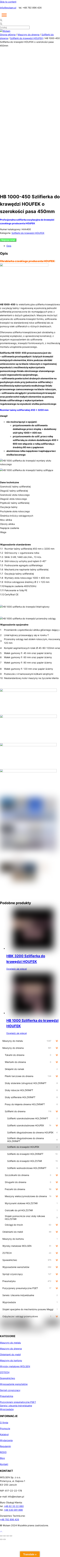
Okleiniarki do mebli (10, 1354)
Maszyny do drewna (28, 34)
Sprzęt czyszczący (10, 1390)
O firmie (4, 1422)
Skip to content (8, 1)
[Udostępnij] (7, 1535)
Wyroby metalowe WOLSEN (15, 1366)
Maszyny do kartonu (11, 1360)
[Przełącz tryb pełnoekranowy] (4, 1535)
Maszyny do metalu (10, 1342)
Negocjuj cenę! (8, 240)
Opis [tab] (8, 245)
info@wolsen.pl (8, 7)
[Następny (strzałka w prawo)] (4, 1539)
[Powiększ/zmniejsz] (1, 1535)
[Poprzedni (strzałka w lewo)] (1, 1539)
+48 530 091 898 (13, 1509)
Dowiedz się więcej (16, 968)
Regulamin (5, 1446)
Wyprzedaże (7, 1409)
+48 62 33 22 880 (14, 1506)
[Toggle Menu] (4, 15)
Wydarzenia (6, 1440)
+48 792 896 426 (9, 1519)
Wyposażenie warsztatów (14, 1384)
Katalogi (4, 1434)
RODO (3, 1452)
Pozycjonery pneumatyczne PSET (18, 1402)
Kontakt (4, 1464)
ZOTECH (4, 1372)
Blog (2, 1458)
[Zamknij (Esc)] (11, 1535)
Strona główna (8, 34)
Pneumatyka (6, 1396)
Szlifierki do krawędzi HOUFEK (26, 38)
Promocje (5, 1428)
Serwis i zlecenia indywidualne (16, 1405)
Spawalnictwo (7, 1378)
